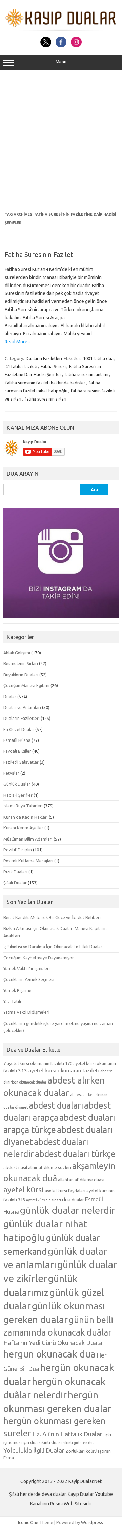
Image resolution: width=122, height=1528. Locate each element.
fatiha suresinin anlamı (86, 374)
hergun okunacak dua (49, 1353)
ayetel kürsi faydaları (65, 1190)
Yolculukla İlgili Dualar (33, 1450)
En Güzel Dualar (18, 729)
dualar (78, 1199)
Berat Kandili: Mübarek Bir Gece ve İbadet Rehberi (52, 917)
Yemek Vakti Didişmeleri (26, 968)
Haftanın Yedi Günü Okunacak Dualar (54, 1342)
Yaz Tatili (12, 1001)
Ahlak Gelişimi (16, 652)
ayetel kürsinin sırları (43, 1200)
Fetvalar (11, 773)
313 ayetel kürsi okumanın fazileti (58, 1070)
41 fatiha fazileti (21, 366)
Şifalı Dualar (15, 882)
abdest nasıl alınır (20, 1167)
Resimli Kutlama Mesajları (28, 860)
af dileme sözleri (55, 1167)
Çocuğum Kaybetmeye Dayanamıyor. (39, 957)
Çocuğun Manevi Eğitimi (26, 685)
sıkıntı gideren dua (79, 1443)
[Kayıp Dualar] (61, 29)
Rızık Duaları (15, 871)
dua (66, 1199)
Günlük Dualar (16, 784)
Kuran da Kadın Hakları (25, 817)
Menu (61, 61)
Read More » (18, 341)
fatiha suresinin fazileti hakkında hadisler (45, 382)
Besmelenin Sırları (20, 663)
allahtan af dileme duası (81, 1179)
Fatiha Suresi (53, 366)
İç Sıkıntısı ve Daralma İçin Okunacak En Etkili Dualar (52, 946)
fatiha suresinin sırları (45, 398)
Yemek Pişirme (17, 990)
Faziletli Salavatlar (21, 762)
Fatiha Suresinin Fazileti (40, 254)
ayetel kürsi (23, 1189)
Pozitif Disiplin (17, 849)
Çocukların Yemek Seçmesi (28, 979)
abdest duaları (56, 1105)
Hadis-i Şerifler (18, 795)
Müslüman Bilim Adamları (28, 839)
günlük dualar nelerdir (67, 1210)
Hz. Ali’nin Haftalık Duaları (68, 1434)
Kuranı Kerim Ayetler (23, 827)
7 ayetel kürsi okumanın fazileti (33, 1063)
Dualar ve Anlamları (22, 707)
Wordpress (92, 1522)
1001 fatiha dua (98, 358)
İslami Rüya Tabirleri (23, 805)
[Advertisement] (61, 141)
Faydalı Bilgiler (17, 751)
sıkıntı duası (50, 1442)
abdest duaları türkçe (75, 1154)
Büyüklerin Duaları (20, 674)
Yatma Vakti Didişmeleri (26, 1012)
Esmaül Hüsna (16, 740)
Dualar (9, 696)
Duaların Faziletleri (44, 358)
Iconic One (28, 1522)
